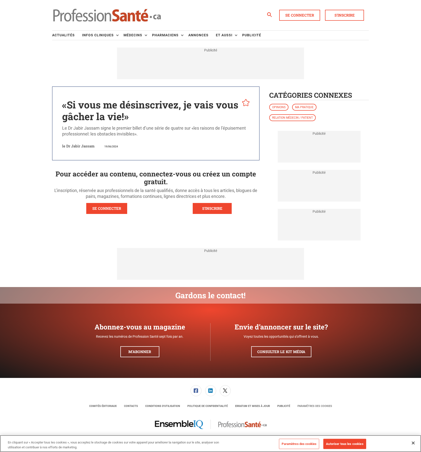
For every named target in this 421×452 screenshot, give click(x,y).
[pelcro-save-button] (244, 103)
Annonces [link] (198, 35)
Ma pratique (304, 107)
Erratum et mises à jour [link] (252, 406)
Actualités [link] (63, 35)
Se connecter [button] (299, 15)
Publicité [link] (251, 35)
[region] (210, 443)
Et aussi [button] (224, 35)
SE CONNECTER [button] (106, 208)
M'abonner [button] (139, 351)
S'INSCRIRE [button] (212, 208)
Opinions (279, 107)
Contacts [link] (131, 406)
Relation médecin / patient (292, 117)
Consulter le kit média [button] (281, 351)
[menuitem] (67, 35)
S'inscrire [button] (345, 15)
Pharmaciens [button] (165, 35)
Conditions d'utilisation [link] (162, 406)
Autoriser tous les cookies (344, 444)
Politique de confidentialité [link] (207, 406)
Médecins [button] (133, 35)
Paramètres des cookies (314, 406)
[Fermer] (413, 443)
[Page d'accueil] (107, 15)
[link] (196, 390)
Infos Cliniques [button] (98, 35)
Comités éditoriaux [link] (103, 406)
